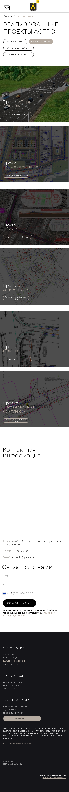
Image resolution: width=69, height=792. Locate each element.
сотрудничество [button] (11, 664)
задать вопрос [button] (10, 689)
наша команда (10, 658)
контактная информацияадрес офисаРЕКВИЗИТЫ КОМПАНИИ (15, 709)
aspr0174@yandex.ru (23, 557)
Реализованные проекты (15, 682)
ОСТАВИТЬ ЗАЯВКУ (19, 603)
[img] (34, 94)
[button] (22, 718)
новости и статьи (11, 686)
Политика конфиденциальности (18, 743)
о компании (9, 655)
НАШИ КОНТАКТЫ (16, 700)
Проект (20, 103)
